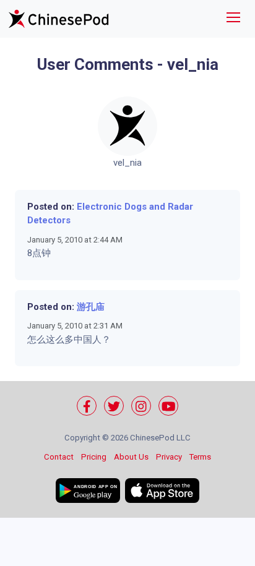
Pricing (93, 456)
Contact (59, 456)
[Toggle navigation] (233, 19)
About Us (131, 456)
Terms (200, 456)
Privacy (169, 456)
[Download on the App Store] (162, 490)
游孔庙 (91, 306)
